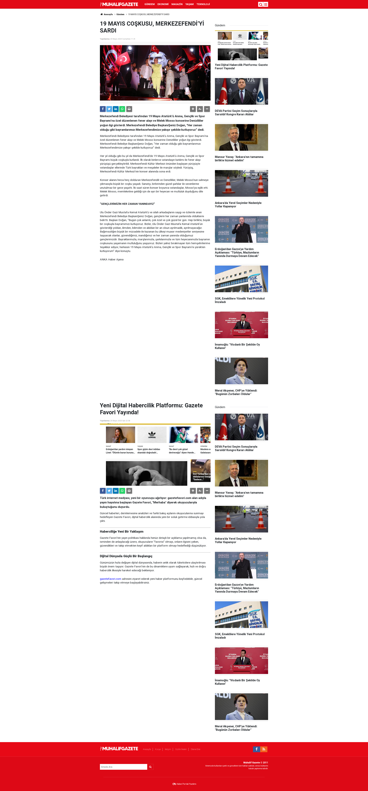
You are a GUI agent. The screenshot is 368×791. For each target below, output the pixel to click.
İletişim (168, 749)
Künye (158, 749)
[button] (193, 109)
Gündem (149, 4)
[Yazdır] (129, 109)
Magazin (177, 4)
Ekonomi (163, 4)
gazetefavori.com (110, 578)
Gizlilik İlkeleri (181, 749)
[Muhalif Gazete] (119, 4)
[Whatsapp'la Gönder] (122, 109)
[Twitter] (109, 109)
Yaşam (189, 4)
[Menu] (265, 4)
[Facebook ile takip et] (256, 749)
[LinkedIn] (116, 109)
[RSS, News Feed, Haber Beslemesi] (263, 749)
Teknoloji (203, 4)
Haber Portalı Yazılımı (186, 784)
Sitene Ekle (195, 749)
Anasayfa (147, 749)
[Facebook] (103, 109)
